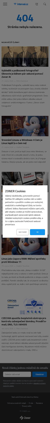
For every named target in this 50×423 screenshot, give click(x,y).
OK (37, 232)
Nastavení (23, 232)
